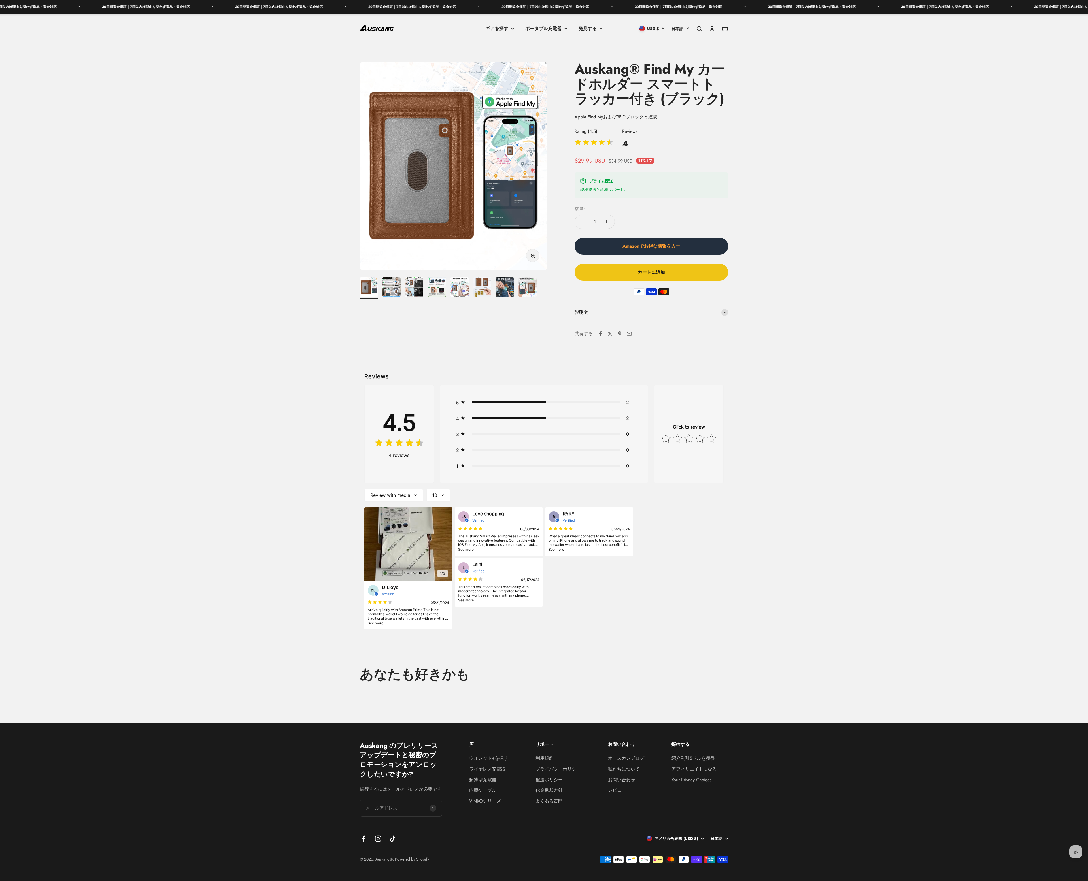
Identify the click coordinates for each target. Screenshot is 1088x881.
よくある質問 (549, 801)
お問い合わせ (621, 779)
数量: (580, 208)
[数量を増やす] (606, 222)
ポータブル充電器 (543, 28)
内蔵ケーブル (482, 790)
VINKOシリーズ (485, 801)
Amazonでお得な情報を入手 (651, 246)
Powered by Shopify (412, 859)
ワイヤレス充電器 (487, 769)
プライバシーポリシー (558, 769)
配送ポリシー (549, 779)
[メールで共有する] (629, 334)
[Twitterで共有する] (610, 334)
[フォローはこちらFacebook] (363, 838)
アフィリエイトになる (694, 769)
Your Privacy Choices (691, 779)
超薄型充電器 (482, 779)
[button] (544, 402)
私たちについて (624, 769)
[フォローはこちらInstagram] (378, 838)
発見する (588, 28)
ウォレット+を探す (488, 758)
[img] (594, 143)
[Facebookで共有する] (600, 334)
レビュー (617, 790)
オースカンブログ (626, 758)
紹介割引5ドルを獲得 (693, 758)
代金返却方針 (549, 790)
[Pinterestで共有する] (619, 334)
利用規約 (545, 758)
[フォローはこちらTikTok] (392, 838)
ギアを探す (497, 28)
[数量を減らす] (583, 222)
